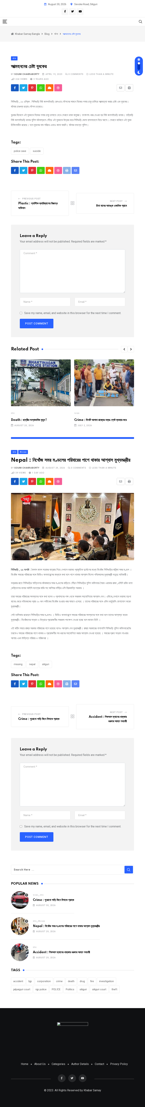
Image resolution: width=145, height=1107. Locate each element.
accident (18, 981)
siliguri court (99, 989)
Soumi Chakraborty (26, 74)
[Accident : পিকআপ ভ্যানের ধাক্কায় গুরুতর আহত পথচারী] (20, 952)
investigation (106, 981)
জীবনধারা (41, 921)
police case (20, 151)
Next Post (116, 201)
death (71, 981)
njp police (41, 989)
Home (24, 1064)
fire (92, 981)
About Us (40, 1064)
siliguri (45, 664)
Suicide (37, 151)
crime (59, 981)
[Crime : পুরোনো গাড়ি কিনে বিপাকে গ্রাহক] (20, 900)
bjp (30, 981)
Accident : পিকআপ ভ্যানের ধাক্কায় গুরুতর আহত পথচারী (61, 952)
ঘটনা (12, 413)
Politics (70, 989)
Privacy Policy (119, 1064)
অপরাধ (76, 413)
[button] (124, 349)
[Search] (140, 21)
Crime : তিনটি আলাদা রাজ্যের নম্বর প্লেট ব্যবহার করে (100, 420)
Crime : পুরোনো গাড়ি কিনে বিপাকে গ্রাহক (38, 719)
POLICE (56, 989)
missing (18, 664)
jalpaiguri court (21, 989)
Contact (99, 1064)
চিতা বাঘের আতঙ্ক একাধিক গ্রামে (111, 205)
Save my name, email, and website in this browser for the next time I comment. (72, 313)
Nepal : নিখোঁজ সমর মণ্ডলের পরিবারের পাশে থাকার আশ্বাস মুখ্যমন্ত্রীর (66, 926)
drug (82, 981)
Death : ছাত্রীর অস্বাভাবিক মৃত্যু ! (29, 420)
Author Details (80, 1064)
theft (114, 989)
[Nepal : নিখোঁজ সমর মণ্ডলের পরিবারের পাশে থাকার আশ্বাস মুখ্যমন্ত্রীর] (20, 926)
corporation (44, 981)
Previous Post (31, 198)
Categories (58, 1064)
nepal (32, 664)
